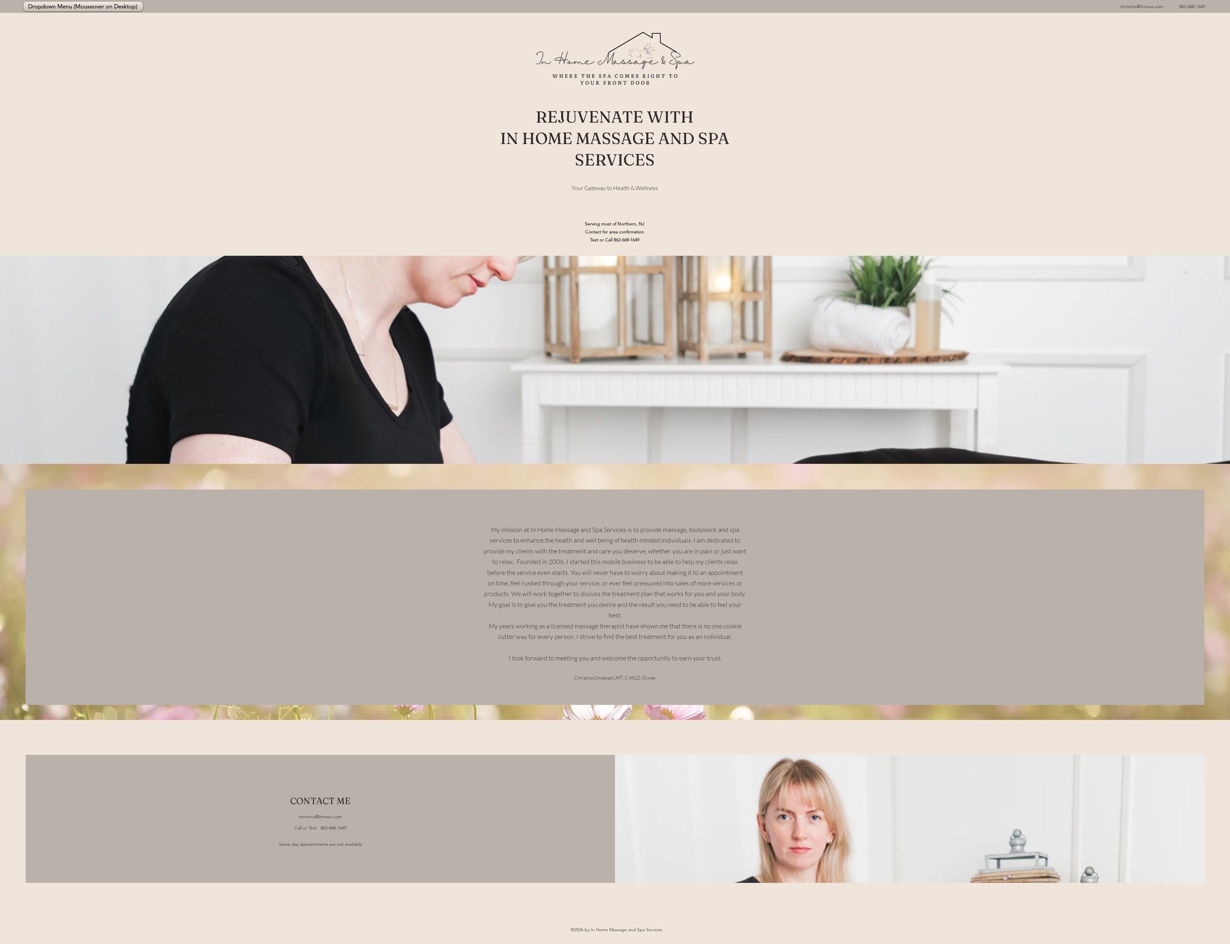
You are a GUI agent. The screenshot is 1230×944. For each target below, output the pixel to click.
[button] (83, 6)
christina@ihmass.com (320, 816)
